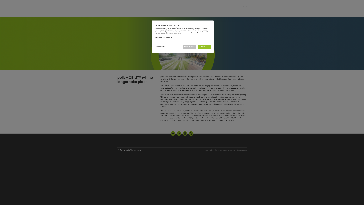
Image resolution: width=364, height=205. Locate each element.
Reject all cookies (189, 47)
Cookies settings (160, 47)
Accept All (204, 47)
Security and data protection (163, 37)
